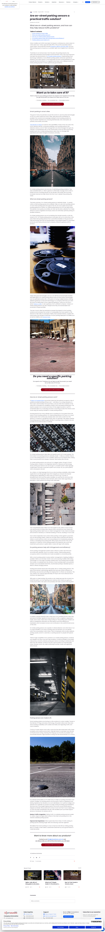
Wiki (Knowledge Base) (50, 916)
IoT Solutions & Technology (36, 853)
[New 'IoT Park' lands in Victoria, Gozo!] (72, 875)
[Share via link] (39, 857)
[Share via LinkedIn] (36, 857)
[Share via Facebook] (30, 857)
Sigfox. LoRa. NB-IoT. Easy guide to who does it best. (32, 883)
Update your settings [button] (10, 6)
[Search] (83, 2)
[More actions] (74, 12)
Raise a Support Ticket (50, 914)
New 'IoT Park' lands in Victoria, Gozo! (71, 883)
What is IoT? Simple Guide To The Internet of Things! (52, 883)
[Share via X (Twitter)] (33, 857)
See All (79, 868)
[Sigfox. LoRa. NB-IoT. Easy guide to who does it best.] (33, 875)
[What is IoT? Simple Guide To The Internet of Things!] (52, 875)
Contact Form (29, 914)
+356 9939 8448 (30, 916)
